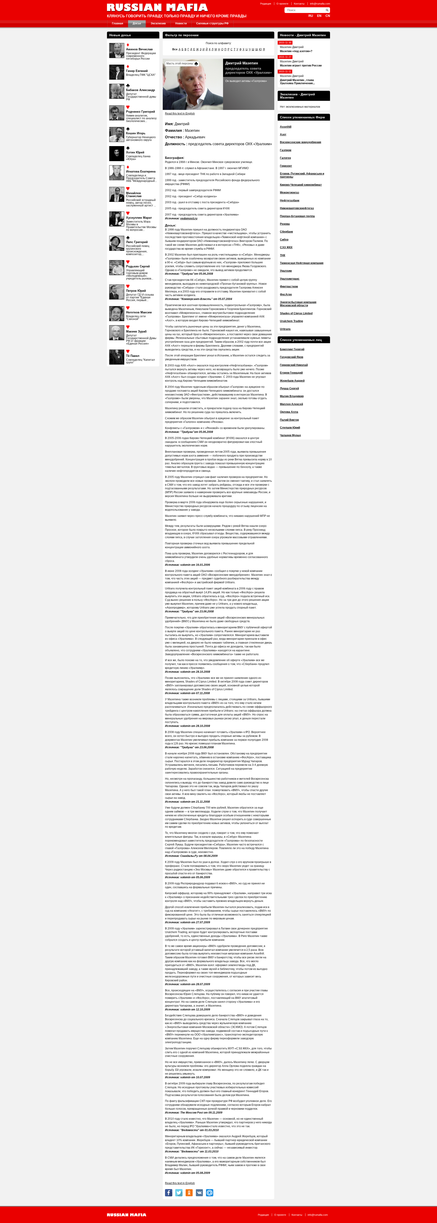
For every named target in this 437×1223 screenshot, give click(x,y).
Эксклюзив (158, 23)
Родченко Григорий (140, 111)
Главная (117, 23)
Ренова (285, 224)
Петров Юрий (136, 290)
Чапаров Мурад (290, 435)
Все (175, 49)
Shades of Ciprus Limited (296, 313)
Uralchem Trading (291, 321)
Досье (137, 23)
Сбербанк (286, 231)
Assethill (285, 126)
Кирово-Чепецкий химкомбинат (301, 184)
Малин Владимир (292, 396)
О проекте (282, 3)
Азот (283, 134)
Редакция (265, 3)
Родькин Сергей (138, 266)
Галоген (285, 158)
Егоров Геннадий (291, 372)
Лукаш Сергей (289, 388)
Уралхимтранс (290, 278)
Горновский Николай (294, 365)
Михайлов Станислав (134, 194)
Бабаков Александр (140, 90)
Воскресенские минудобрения (300, 142)
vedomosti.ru (188, 218)
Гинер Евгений (137, 71)
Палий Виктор (289, 419)
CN (327, 16)
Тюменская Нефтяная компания (301, 263)
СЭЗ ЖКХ (286, 247)
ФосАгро (286, 294)
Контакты (299, 3)
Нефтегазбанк (289, 200)
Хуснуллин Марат (139, 217)
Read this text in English (180, 113)
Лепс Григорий (137, 242)
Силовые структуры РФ (212, 23)
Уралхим (286, 270)
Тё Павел (132, 356)
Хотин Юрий (135, 152)
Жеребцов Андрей (292, 380)
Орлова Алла (289, 412)
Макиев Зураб (136, 331)
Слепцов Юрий (290, 427)
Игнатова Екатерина (140, 171)
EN (319, 16)
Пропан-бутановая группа (297, 216)
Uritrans (285, 329)
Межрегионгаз (289, 192)
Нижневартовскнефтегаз (297, 208)
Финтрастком (289, 286)
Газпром (285, 150)
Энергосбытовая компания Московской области (298, 304)
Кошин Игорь (135, 133)
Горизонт (286, 165)
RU (310, 16)
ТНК (282, 255)
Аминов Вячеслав (139, 49)
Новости (181, 23)
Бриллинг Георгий (292, 349)
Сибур (284, 239)
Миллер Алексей (291, 404)
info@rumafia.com (320, 3)
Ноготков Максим (139, 312)
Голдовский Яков (291, 357)
